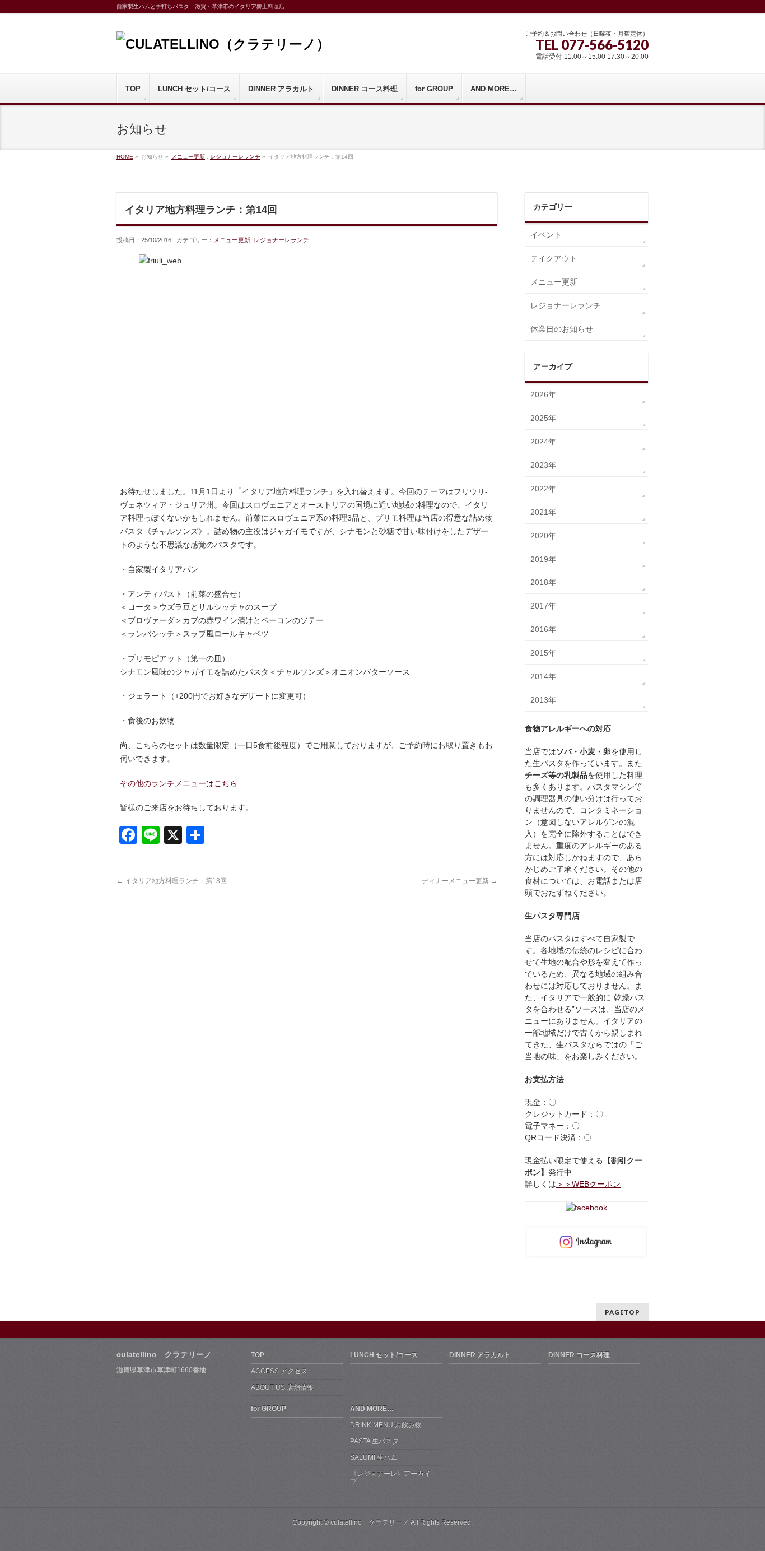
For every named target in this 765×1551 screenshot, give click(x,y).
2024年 (543, 441)
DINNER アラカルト (480, 1355)
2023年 (543, 465)
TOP (257, 1355)
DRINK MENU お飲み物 (386, 1425)
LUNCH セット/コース (384, 1355)
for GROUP (268, 1409)
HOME (124, 157)
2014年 (543, 676)
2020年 (543, 535)
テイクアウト (553, 258)
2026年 (543, 394)
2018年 (543, 582)
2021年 (543, 512)
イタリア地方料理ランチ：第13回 (171, 881)
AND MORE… (372, 1409)
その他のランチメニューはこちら (178, 783)
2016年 (543, 629)
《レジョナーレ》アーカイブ (390, 1477)
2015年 (543, 652)
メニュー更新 (188, 157)
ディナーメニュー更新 (459, 881)
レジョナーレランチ (235, 157)
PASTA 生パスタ (374, 1441)
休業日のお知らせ (561, 328)
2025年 (543, 418)
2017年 (543, 605)
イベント (546, 234)
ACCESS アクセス (279, 1371)
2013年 (543, 699)
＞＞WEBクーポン (588, 1183)
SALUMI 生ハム (373, 1457)
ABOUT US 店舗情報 (282, 1387)
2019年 (543, 559)
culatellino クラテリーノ (369, 1522)
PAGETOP (622, 1312)
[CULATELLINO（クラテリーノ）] (223, 44)
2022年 (543, 488)
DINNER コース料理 (579, 1355)
